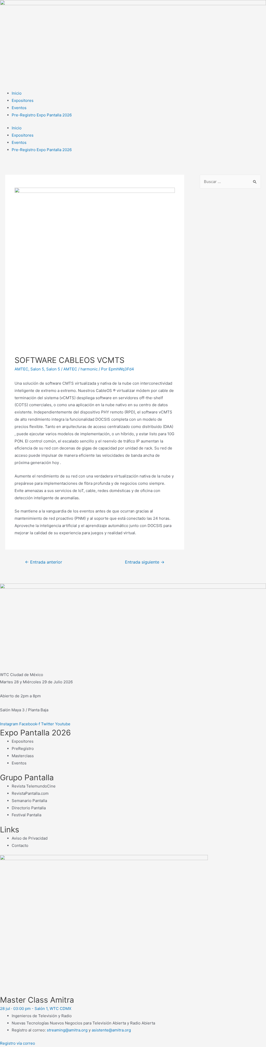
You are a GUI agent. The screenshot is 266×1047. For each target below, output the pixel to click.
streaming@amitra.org (67, 1030)
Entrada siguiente (144, 562)
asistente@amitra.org (111, 1030)
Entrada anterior (43, 562)
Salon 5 (37, 369)
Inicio (17, 93)
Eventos (19, 107)
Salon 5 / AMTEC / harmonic (72, 369)
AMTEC (21, 369)
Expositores (23, 100)
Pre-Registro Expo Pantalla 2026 (42, 115)
